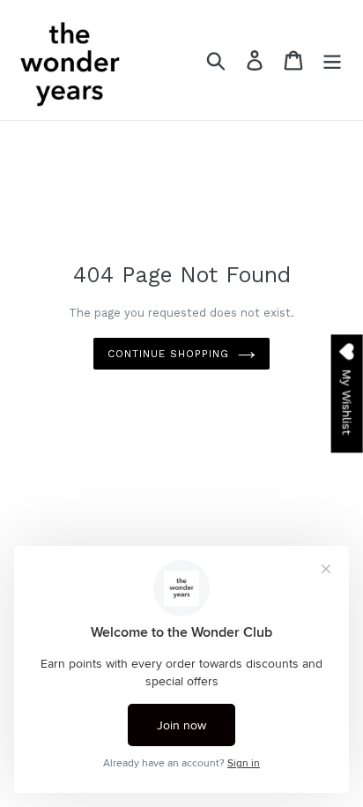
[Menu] (332, 60)
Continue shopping (167, 353)
